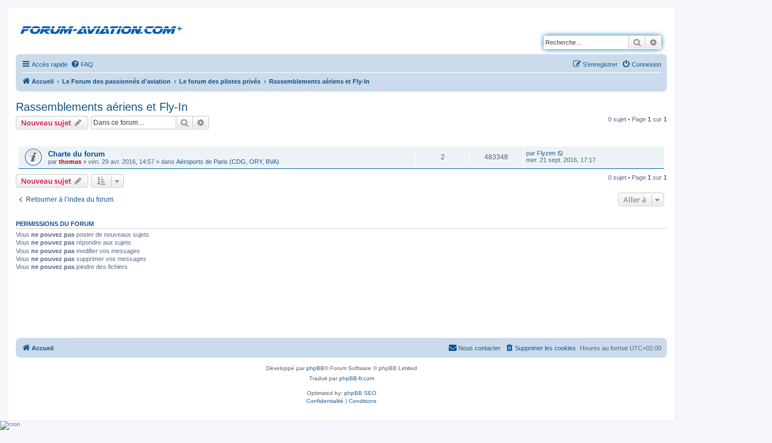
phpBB (315, 368)
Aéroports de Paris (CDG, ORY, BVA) (227, 161)
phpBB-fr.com (356, 378)
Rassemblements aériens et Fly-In (102, 107)
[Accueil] (103, 28)
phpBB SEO (360, 393)
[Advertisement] (341, 305)
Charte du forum (76, 154)
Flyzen (546, 153)
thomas (70, 161)
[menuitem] (82, 64)
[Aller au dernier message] (561, 153)
